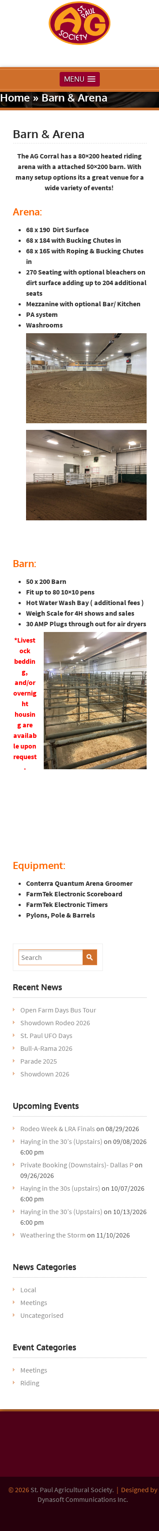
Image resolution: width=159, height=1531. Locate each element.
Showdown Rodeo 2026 (55, 1022)
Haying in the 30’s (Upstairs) (61, 1141)
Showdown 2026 (44, 1073)
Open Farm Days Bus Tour (58, 1009)
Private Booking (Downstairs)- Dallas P (76, 1164)
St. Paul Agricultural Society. (72, 1489)
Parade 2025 (38, 1061)
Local (28, 1289)
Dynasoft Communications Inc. (83, 1499)
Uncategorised (42, 1315)
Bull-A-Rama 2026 (46, 1048)
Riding (29, 1382)
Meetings (33, 1302)
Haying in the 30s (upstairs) (60, 1188)
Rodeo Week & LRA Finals (57, 1128)
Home (15, 97)
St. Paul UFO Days (46, 1035)
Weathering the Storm (53, 1234)
